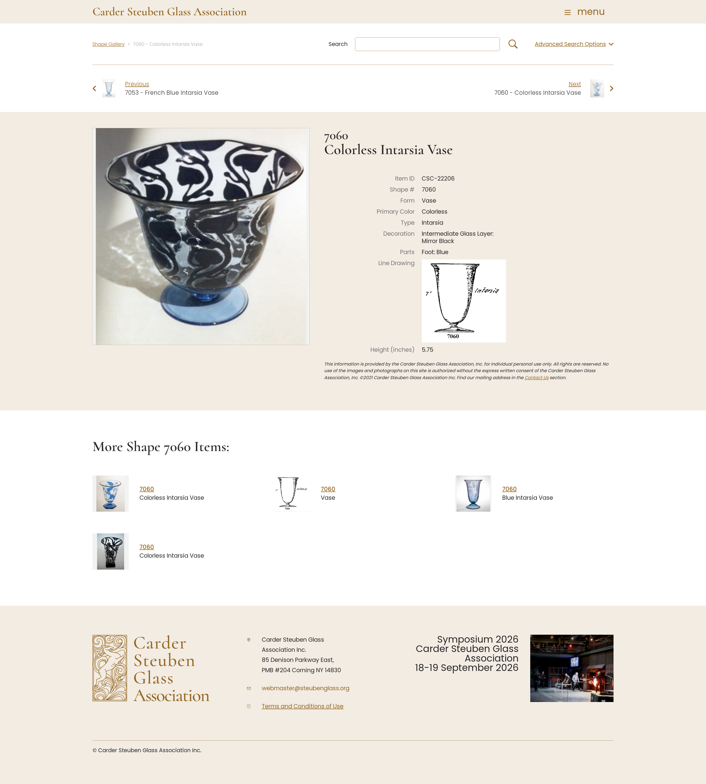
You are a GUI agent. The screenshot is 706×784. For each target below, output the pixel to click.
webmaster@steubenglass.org (306, 688)
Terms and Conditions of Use (302, 706)
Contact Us (536, 378)
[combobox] (427, 44)
